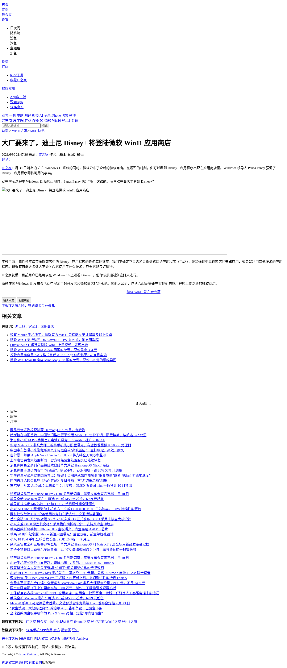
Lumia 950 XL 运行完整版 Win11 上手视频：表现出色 (49, 345)
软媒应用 (8, 88)
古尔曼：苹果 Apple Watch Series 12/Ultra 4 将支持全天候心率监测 (58, 455)
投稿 (5, 61)
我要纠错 (23, 300)
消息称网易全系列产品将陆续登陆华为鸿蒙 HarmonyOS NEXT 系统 (59, 465)
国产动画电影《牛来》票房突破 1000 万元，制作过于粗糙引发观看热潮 (63, 588)
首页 (5, 4)
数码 (12, 120)
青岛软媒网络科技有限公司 (22, 662)
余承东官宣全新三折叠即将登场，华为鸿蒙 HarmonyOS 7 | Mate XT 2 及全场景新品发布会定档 (79, 544)
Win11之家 (19, 131)
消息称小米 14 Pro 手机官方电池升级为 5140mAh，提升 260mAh (57, 440)
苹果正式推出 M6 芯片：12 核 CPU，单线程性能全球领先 (52, 504)
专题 (74, 120)
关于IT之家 (10, 638)
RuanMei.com (28, 654)
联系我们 (26, 638)
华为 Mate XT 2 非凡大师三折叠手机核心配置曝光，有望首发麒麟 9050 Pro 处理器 (70, 445)
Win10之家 (113, 621)
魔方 (56, 630)
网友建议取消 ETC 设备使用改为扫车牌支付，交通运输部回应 (56, 514)
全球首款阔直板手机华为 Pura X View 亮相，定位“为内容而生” (56, 613)
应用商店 (47, 326)
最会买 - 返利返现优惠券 (55, 621)
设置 (5, 19)
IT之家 (44, 154)
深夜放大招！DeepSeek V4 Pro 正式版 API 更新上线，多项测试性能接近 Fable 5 (68, 578)
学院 (20, 120)
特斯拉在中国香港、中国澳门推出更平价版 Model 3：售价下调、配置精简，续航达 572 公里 (78, 435)
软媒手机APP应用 (39, 630)
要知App (16, 102)
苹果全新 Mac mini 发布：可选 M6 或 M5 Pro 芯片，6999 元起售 (57, 499)
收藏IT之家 (18, 80)
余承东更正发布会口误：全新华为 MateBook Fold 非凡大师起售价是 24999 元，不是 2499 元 (77, 583)
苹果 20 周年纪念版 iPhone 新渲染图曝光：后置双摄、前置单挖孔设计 (61, 534)
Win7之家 (98, 621)
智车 (5, 120)
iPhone (56, 115)
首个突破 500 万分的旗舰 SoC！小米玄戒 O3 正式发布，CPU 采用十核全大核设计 (70, 519)
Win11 (66, 120)
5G (41, 120)
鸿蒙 (65, 115)
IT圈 (5, 9)
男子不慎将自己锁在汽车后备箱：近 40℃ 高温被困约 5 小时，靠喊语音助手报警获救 (73, 549)
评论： (7, 159)
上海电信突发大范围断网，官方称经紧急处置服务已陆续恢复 (55, 460)
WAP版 (55, 638)
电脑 (20, 115)
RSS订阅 (16, 75)
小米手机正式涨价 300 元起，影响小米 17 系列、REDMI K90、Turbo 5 (62, 563)
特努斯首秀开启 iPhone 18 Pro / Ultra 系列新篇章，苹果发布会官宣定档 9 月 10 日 (69, 494)
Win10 (56, 120)
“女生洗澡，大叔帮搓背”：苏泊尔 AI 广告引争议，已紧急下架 (56, 608)
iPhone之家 (82, 621)
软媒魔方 (17, 107)
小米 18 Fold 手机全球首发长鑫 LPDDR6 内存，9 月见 (50, 539)
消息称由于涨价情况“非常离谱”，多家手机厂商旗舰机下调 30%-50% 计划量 (66, 470)
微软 (48, 120)
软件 (72, 115)
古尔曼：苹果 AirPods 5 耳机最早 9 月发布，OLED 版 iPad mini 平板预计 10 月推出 (71, 485)
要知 (75, 630)
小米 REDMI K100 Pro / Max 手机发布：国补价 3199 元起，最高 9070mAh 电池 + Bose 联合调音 (80, 573)
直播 (35, 120)
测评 (27, 115)
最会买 (7, 14)
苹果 (47, 115)
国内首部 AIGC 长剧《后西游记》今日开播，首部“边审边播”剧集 (58, 480)
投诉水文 (8, 300)
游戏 (27, 120)
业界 (5, 115)
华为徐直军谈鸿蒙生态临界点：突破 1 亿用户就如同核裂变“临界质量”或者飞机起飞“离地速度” (80, 475)
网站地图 (68, 638)
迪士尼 (20, 326)
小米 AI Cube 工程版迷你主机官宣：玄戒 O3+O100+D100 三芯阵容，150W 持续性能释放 (75, 509)
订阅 (5, 67)
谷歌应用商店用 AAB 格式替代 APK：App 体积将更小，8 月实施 (58, 355)
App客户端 (18, 97)
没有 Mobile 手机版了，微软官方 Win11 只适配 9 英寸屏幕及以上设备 (61, 335)
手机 (12, 115)
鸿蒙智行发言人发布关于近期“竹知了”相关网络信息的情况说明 (57, 568)
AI (41, 115)
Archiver (82, 638)
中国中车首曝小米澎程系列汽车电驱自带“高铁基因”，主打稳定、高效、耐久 (67, 450)
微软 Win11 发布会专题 (144, 292)
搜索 (45, 125)
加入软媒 (41, 638)
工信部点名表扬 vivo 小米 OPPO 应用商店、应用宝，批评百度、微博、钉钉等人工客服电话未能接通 (84, 593)
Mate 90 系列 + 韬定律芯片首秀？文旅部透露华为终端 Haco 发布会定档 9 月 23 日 (70, 603)
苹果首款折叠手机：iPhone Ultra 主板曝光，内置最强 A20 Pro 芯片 (59, 529)
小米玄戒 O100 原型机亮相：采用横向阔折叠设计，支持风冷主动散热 (61, 524)
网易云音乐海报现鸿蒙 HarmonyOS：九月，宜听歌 (47, 430)
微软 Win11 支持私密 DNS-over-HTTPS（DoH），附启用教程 (54, 340)
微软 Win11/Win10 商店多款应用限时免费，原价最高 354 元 (53, 350)
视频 (35, 115)
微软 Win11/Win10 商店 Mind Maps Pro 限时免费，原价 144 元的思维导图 (63, 360)
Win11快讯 (37, 131)
